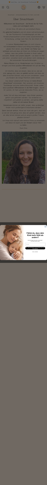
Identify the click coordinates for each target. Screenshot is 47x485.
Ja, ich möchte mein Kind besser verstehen (35, 248)
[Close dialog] (45, 226)
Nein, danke (35, 251)
